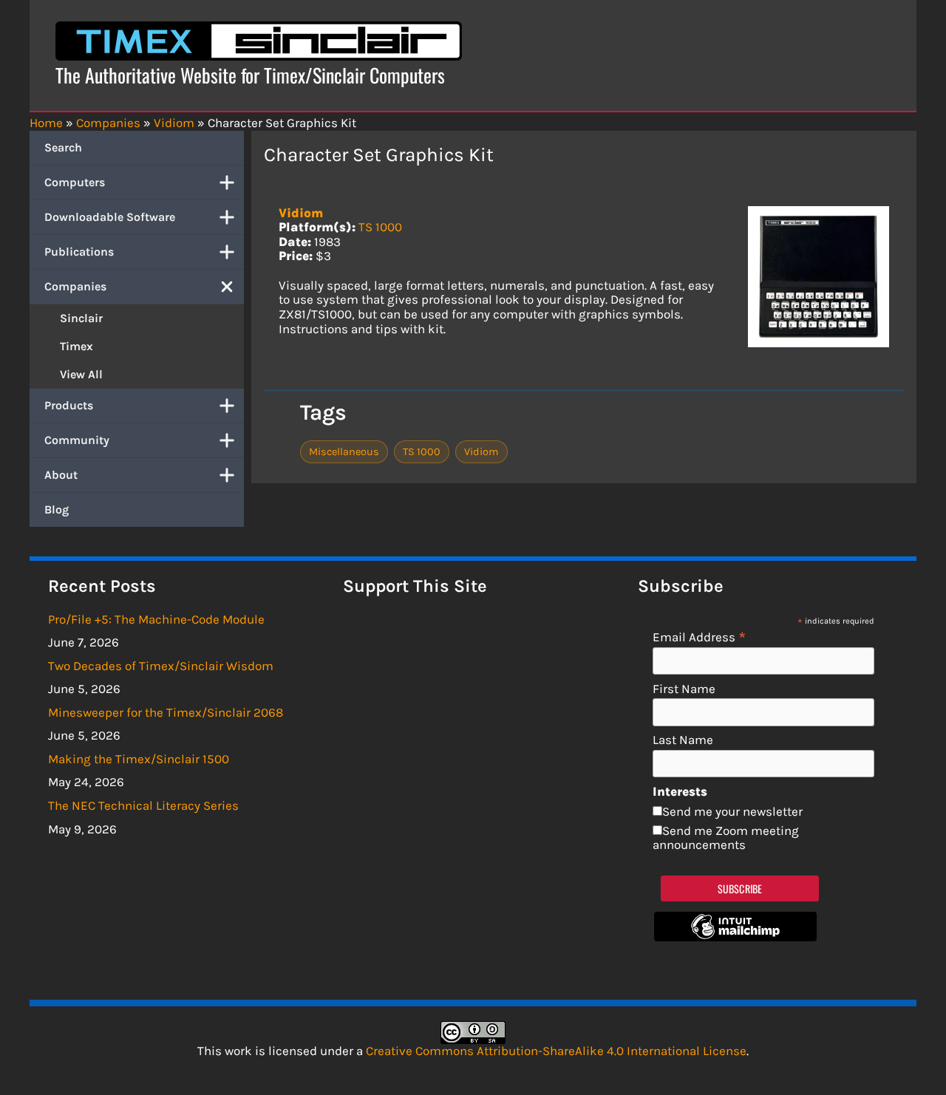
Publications (79, 252)
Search (63, 147)
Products (68, 405)
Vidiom (301, 212)
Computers (74, 182)
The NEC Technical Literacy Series (143, 805)
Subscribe (740, 888)
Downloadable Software (109, 217)
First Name (684, 689)
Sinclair (81, 318)
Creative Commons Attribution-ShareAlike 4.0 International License (556, 1050)
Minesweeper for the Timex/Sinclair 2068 (165, 712)
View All (81, 374)
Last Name (683, 740)
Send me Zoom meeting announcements (726, 838)
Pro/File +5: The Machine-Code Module (156, 619)
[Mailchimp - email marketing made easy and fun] (735, 936)
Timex (76, 346)
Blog (56, 509)
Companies (75, 286)
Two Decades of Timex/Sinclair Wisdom (160, 665)
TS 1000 (380, 226)
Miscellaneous (344, 452)
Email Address (699, 636)
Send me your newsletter (732, 811)
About (61, 475)
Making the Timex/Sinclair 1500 (138, 758)
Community (76, 440)
